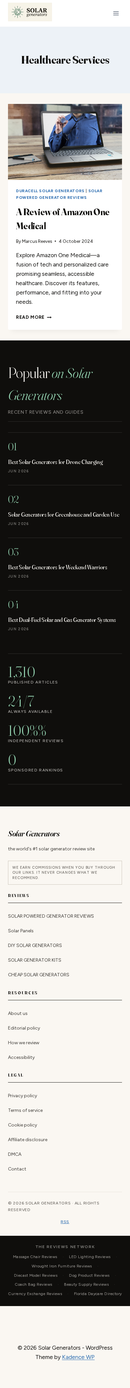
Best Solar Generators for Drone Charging (55, 461)
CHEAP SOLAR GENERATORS (38, 975)
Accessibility (21, 1057)
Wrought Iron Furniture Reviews (62, 1266)
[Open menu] (116, 13)
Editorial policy (24, 1028)
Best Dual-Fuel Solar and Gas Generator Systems (62, 619)
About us (18, 1013)
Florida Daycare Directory (98, 1293)
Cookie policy (22, 1125)
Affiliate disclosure (27, 1140)
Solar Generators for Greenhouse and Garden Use (63, 514)
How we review (23, 1043)
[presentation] (65, 142)
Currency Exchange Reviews (35, 1293)
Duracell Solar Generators (50, 191)
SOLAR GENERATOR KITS (34, 960)
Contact (17, 1169)
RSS (65, 1221)
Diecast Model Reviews (35, 1275)
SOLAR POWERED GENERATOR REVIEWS (51, 916)
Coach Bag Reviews (33, 1284)
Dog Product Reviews (89, 1275)
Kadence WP (78, 1357)
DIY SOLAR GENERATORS (35, 945)
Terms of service (25, 1110)
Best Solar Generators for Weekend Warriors (57, 566)
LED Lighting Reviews (90, 1256)
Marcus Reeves (37, 241)
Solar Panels (21, 931)
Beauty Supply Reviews (86, 1284)
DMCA (14, 1154)
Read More (34, 317)
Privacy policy (22, 1096)
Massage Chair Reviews (35, 1256)
